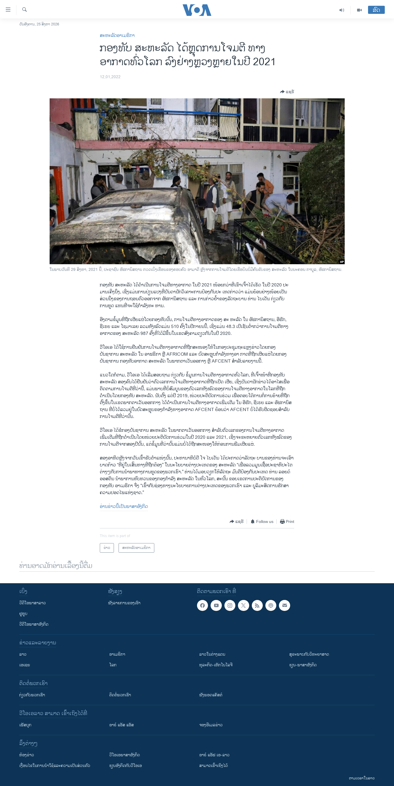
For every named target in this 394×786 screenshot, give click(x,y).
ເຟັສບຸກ (25, 725)
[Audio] (342, 10)
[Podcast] (270, 605)
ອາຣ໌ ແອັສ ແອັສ (121, 725)
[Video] (359, 10)
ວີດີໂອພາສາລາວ (32, 603)
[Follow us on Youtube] (216, 605)
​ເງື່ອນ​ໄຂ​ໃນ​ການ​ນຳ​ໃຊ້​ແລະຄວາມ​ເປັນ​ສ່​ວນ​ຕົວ (54, 766)
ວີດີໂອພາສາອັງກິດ (33, 624)
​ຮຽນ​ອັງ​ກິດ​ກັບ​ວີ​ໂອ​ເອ (125, 766)
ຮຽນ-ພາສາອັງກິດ (303, 665)
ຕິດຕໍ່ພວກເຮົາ (120, 695)
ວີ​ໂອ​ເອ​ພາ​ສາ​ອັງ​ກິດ (124, 755)
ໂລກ (113, 665)
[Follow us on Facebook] (202, 605)
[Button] (287, 91)
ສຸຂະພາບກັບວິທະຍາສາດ (309, 654)
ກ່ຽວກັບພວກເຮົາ (32, 695)
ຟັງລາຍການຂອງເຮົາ (124, 603)
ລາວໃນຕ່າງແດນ (212, 654)
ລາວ (23, 654)
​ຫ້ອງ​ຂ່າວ (26, 755)
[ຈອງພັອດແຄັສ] (284, 605)
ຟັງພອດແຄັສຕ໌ (210, 695)
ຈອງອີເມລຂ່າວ (211, 725)
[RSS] (257, 605)
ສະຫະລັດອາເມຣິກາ (117, 36)
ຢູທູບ (23, 614)
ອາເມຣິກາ (117, 654)
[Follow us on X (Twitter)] (243, 605)
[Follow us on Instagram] (229, 605)
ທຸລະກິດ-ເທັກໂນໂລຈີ (215, 665)
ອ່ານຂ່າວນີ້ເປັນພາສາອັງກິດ (124, 507)
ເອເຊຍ (24, 665)
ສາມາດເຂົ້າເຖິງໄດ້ (213, 766)
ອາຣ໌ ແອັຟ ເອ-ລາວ (214, 755)
